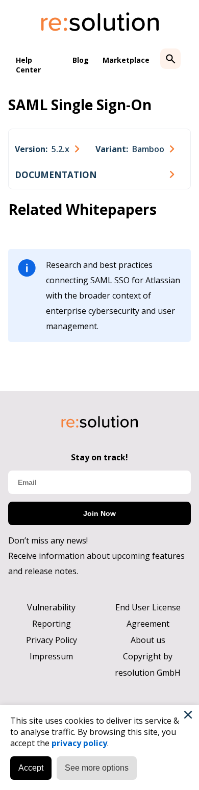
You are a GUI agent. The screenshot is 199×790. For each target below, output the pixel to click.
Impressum (51, 656)
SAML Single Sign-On (80, 104)
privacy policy (79, 743)
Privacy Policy (51, 640)
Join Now (99, 513)
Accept (30, 767)
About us (148, 640)
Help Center (28, 65)
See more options (97, 767)
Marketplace (126, 60)
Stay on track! (99, 457)
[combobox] (47, 149)
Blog (80, 60)
